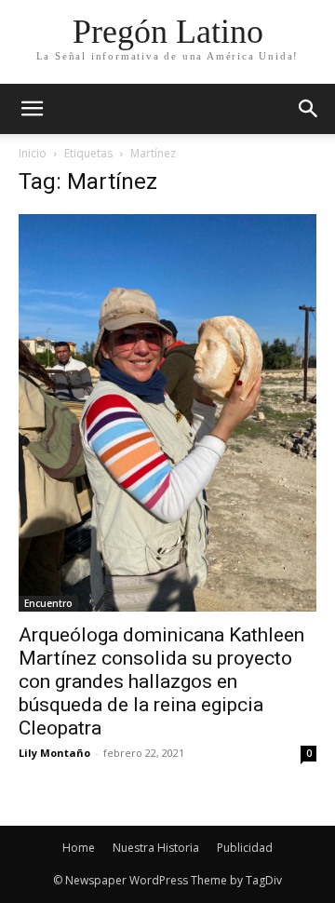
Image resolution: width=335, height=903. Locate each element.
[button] (309, 109)
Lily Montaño (54, 753)
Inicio (33, 153)
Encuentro (48, 603)
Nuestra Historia (156, 848)
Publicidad (245, 848)
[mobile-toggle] (31, 109)
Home (78, 848)
